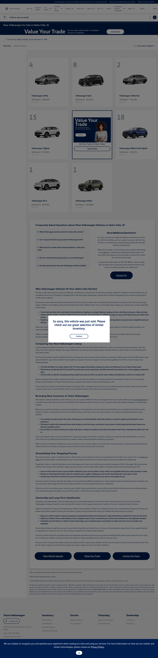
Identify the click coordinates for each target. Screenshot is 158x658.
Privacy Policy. (97, 647)
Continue (79, 336)
